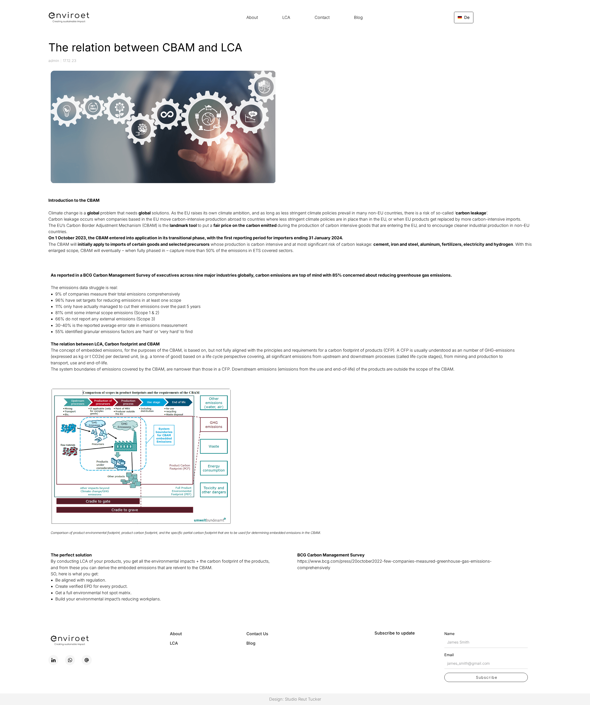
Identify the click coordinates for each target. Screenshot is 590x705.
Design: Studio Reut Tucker (295, 699)
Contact (322, 17)
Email (449, 654)
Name (449, 633)
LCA (286, 17)
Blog (358, 17)
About (252, 17)
